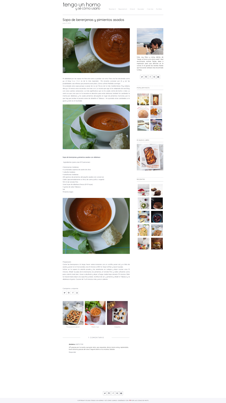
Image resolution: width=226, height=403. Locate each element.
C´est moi (150, 9)
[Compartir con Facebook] (73, 293)
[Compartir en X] (64, 293)
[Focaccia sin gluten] (73, 313)
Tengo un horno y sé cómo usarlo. (104, 400)
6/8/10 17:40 (79, 344)
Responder (72, 352)
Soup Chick (76, 81)
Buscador (141, 9)
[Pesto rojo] (95, 313)
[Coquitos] (117, 313)
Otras (132, 9)
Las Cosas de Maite (142, 400)
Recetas (111, 9)
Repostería (122, 9)
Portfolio (159, 9)
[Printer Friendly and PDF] (77, 293)
